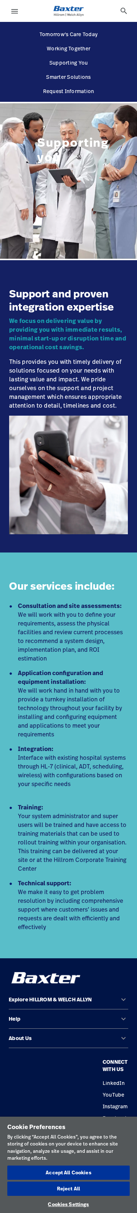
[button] (68, 1002)
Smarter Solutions (68, 76)
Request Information (68, 91)
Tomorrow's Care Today (68, 34)
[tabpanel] (68, 181)
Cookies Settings (68, 1204)
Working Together (68, 48)
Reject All (68, 1188)
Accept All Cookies (68, 1172)
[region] (68, 1165)
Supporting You (68, 62)
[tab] (123, 11)
